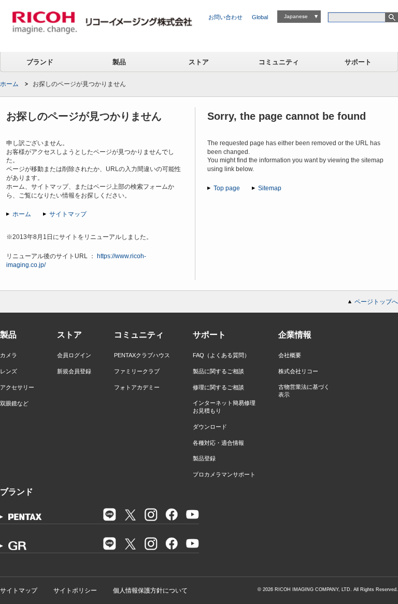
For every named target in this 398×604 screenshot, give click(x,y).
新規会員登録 (74, 371)
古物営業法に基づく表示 (304, 391)
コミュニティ (279, 62)
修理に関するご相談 (218, 387)
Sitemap (269, 188)
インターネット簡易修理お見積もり (224, 407)
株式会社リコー (298, 371)
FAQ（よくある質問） (221, 355)
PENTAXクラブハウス (142, 355)
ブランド (39, 62)
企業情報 (294, 334)
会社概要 (289, 355)
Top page (227, 188)
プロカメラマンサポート (224, 474)
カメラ (8, 355)
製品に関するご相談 (218, 371)
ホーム (9, 84)
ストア (199, 62)
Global (260, 17)
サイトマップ (68, 214)
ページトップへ (376, 301)
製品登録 (204, 458)
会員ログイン (74, 355)
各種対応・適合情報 (218, 443)
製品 (119, 62)
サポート (358, 62)
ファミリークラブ (137, 371)
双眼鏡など (14, 403)
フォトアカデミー (137, 387)
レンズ (8, 371)
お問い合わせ (225, 17)
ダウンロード (210, 427)
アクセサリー (17, 387)
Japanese (296, 16)
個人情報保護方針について (150, 590)
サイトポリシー (75, 590)
